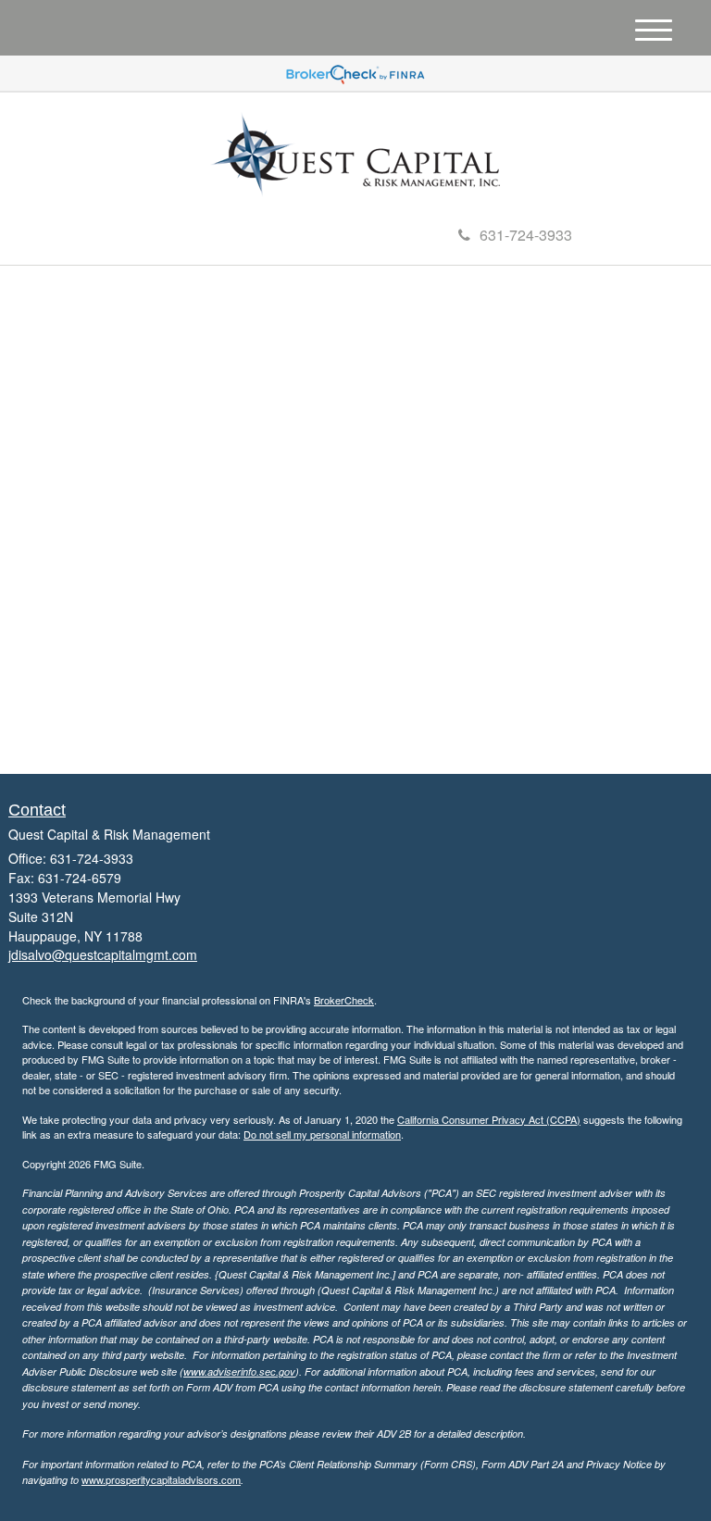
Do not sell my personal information (322, 1134)
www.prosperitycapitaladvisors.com (161, 1479)
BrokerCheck (344, 999)
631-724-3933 (526, 234)
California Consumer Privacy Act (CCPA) (488, 1119)
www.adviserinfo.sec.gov (239, 1371)
